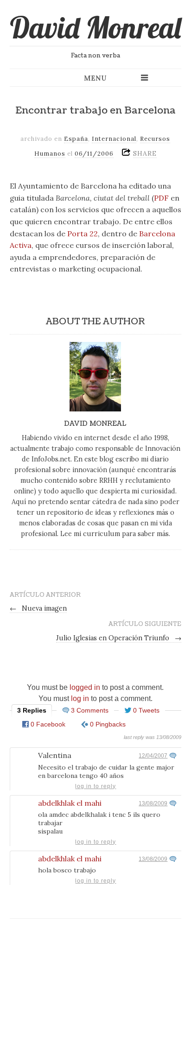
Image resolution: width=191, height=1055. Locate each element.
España (76, 139)
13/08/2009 (153, 803)
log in (80, 698)
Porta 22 (82, 233)
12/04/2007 (153, 755)
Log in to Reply (95, 786)
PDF (161, 197)
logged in (85, 687)
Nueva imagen (38, 608)
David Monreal (95, 27)
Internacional (114, 139)
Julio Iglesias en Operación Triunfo (119, 638)
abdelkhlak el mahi (70, 803)
